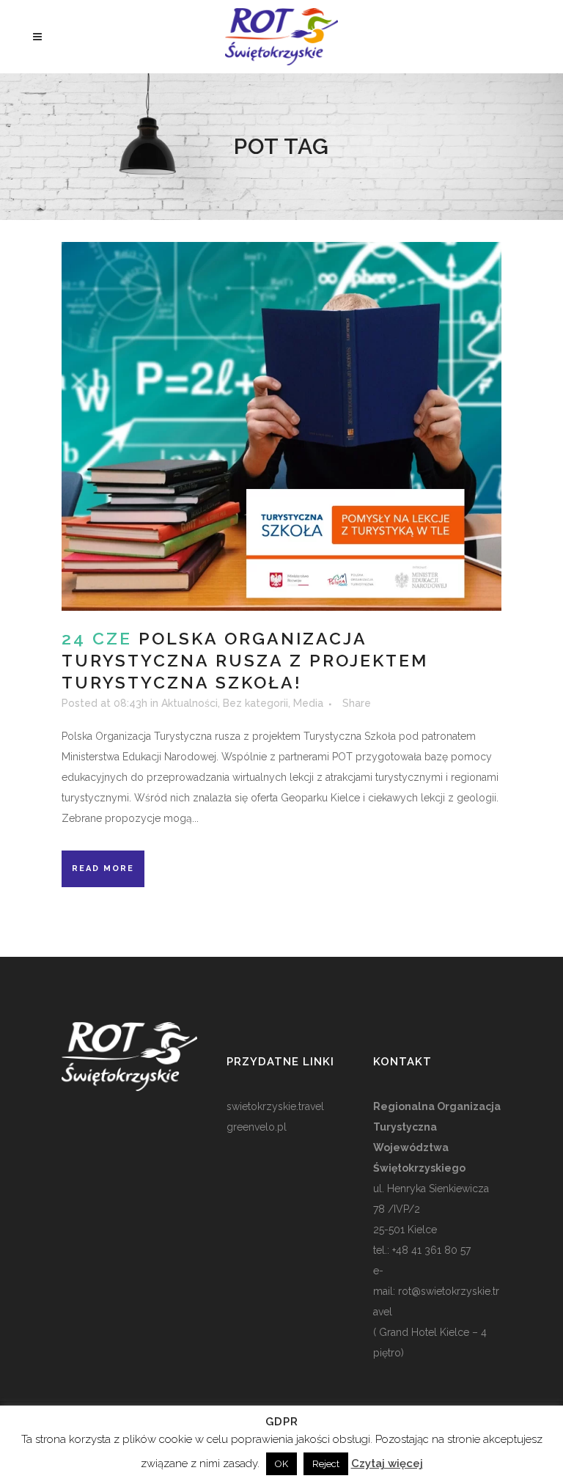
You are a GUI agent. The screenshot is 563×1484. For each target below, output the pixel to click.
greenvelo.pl (257, 1127)
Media (308, 703)
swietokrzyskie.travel (275, 1106)
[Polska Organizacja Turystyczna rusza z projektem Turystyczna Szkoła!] (281, 426)
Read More (103, 868)
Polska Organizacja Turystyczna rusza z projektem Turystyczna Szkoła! (245, 660)
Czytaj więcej (387, 1463)
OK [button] (281, 1463)
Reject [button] (325, 1463)
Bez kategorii (255, 703)
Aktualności (189, 703)
